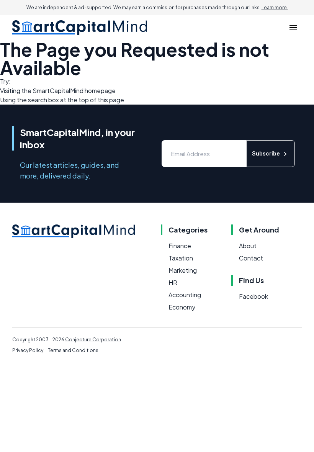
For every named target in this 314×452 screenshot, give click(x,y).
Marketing (182, 270)
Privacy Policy (27, 350)
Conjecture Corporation (93, 339)
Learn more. (275, 7)
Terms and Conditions (73, 350)
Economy (181, 307)
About (248, 246)
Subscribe (266, 153)
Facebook (253, 296)
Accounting (184, 295)
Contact (251, 258)
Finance (179, 246)
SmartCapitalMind (58, 91)
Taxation (180, 258)
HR (172, 282)
